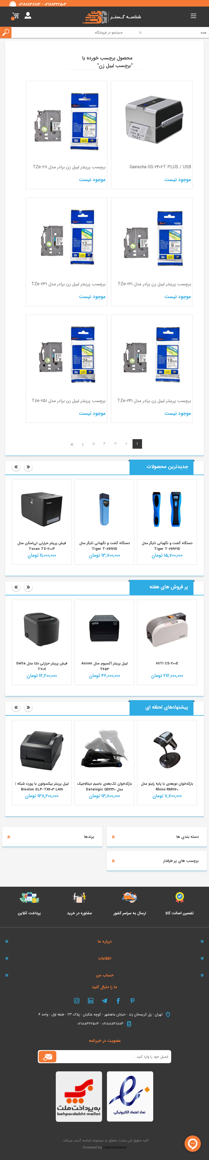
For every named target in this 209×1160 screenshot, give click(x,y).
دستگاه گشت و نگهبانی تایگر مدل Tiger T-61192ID (104, 546)
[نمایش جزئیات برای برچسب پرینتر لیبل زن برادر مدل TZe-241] (152, 355)
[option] (167, 522)
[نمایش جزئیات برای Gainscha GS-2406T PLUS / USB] (152, 122)
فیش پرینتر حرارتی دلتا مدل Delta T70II (41, 666)
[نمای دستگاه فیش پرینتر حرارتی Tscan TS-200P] (42, 509)
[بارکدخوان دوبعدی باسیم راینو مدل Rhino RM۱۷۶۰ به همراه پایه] (167, 750)
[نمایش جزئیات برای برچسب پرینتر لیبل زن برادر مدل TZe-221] (152, 238)
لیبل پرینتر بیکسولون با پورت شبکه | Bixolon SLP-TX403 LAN (42, 786)
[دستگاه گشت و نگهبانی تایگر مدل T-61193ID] (167, 509)
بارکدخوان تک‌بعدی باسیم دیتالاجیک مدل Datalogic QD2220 (104, 786)
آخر (72, 444)
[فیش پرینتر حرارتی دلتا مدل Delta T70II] (42, 629)
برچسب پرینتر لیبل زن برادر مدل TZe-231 (68, 284)
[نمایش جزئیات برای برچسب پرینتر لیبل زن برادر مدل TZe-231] (66, 238)
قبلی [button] (16, 467)
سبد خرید (16, 16)
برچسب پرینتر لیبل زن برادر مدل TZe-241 (154, 400)
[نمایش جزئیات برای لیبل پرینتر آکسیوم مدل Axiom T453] (104, 629)
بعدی (83, 444)
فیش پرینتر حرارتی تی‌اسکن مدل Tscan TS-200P (41, 546)
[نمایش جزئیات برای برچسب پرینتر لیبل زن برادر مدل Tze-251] (66, 355)
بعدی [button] (28, 467)
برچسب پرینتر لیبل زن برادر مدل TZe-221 (154, 284)
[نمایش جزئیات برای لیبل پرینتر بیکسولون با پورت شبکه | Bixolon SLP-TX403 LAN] (42, 750)
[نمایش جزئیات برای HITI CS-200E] (167, 629)
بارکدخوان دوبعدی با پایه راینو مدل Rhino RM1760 (167, 786)
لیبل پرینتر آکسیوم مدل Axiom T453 (104, 666)
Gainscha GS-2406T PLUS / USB (160, 167)
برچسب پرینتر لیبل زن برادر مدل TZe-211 (69, 167)
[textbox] (66, 32)
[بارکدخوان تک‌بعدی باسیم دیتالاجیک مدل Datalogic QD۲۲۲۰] (104, 750)
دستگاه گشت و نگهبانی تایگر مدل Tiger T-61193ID (167, 546)
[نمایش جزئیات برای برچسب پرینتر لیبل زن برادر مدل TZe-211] (66, 122)
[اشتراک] (47, 1056)
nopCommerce (114, 1147)
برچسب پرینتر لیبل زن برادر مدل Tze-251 (69, 400)
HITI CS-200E (167, 663)
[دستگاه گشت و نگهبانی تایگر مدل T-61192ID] (104, 509)
